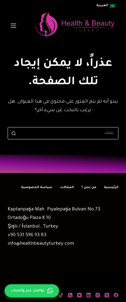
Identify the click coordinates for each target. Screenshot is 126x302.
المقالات (67, 187)
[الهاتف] (70, 295)
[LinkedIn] (88, 295)
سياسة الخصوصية (36, 187)
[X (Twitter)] (107, 295)
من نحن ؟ (88, 187)
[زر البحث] (14, 133)
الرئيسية (111, 187)
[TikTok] (61, 295)
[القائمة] (13, 25)
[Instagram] (97, 295)
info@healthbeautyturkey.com (41, 244)
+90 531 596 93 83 (27, 235)
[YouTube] (79, 295)
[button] (105, 6)
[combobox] (69, 133)
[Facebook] (116, 295)
